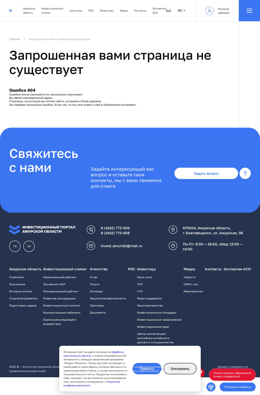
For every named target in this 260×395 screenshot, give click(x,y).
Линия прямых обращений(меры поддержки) (232, 374)
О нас (94, 277)
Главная (14, 39)
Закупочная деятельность (108, 298)
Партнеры (97, 305)
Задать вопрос (206, 173)
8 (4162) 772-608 (115, 233)
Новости (190, 277)
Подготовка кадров (23, 305)
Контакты (140, 10)
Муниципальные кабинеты (61, 312)
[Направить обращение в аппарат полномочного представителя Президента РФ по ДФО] (210, 386)
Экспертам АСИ (159, 10)
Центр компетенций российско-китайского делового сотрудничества (155, 338)
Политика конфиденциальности (142, 366)
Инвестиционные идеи (153, 326)
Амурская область (29, 10)
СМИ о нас (191, 284)
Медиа (124, 10)
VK (29, 246)
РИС (91, 10)
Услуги (94, 284)
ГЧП (140, 291)
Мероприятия (193, 291)
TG (15, 246)
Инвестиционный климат (52, 10)
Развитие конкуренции (59, 298)
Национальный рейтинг (59, 277)
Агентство (76, 10)
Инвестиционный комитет (61, 305)
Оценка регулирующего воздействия (59, 322)
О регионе (16, 277)
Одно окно (144, 277)
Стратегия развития (23, 298)
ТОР (140, 284)
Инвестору (107, 10)
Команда (96, 291)
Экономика (17, 284)
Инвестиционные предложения (159, 319)
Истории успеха (20, 291)
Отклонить (180, 368)
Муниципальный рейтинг (60, 291)
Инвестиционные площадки (156, 312)
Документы (98, 312)
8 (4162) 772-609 (115, 228)
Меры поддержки (149, 298)
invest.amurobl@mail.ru (121, 246)
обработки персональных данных (146, 371)
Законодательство (150, 305)
